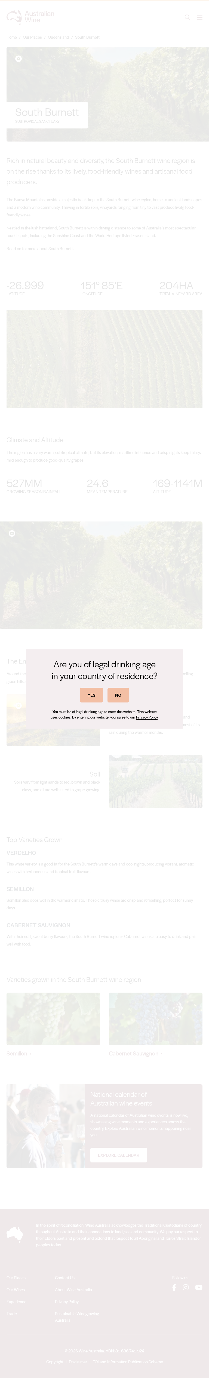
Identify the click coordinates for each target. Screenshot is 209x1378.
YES (92, 695)
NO (118, 695)
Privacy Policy (147, 717)
